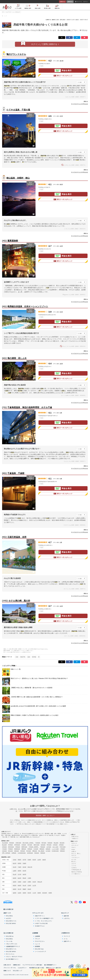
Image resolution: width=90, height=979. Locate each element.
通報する (86, 101)
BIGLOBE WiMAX (11, 923)
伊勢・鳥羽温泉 (6, 853)
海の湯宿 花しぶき (17, 358)
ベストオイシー (75, 857)
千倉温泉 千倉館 (15, 473)
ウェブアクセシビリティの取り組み (32, 965)
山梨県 (14, 870)
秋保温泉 (50, 842)
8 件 (61, 412)
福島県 (44, 859)
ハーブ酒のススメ (76, 873)
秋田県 (34, 859)
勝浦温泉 (42, 849)
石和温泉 (4, 847)
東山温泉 (56, 842)
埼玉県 (14, 867)
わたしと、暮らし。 (76, 853)
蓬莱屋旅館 (12, 240)
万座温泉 (23, 844)
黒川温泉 (28, 851)
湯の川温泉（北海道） (28, 842)
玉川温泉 (48, 851)
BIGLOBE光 (9, 916)
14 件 (61, 246)
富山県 (14, 874)
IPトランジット (10, 954)
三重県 (29, 878)
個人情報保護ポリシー (50, 965)
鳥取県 (14, 885)
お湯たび (73, 851)
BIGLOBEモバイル (11, 921)
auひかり (8, 918)
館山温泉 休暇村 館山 (18, 178)
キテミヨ (73, 855)
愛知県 (24, 878)
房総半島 (22, 657)
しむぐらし (67, 918)
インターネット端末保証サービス (44, 918)
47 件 (61, 116)
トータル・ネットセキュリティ (43, 921)
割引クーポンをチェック (64, 75)
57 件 (61, 312)
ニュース (37, 944)
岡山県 (24, 885)
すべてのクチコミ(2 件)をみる (79, 236)
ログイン (85, 1)
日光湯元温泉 (55, 851)
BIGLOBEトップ (17, 970)
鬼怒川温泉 (36, 844)
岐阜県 (19, 878)
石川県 (19, 874)
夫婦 (17, 657)
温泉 (29, 657)
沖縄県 (50, 892)
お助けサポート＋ (40, 916)
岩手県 (24, 859)
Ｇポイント (74, 843)
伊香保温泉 (17, 844)
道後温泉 (48, 849)
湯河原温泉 (11, 847)
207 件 (61, 60)
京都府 (19, 881)
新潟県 (24, 870)
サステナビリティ (40, 941)
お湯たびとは (74, 836)
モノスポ (73, 859)
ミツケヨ (73, 865)
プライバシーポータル (10, 968)
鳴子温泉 (44, 842)
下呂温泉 (4, 849)
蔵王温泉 (62, 842)
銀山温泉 (4, 844)
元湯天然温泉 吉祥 (16, 537)
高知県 (29, 889)
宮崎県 (39, 892)
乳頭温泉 (38, 842)
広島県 (29, 885)
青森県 (19, 859)
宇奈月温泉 (62, 847)
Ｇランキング (74, 845)
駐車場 (34, 657)
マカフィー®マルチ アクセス (14, 956)
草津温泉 (10, 844)
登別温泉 (11, 842)
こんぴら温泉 (55, 849)
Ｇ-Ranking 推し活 (76, 869)
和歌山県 (39, 881)
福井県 (24, 874)
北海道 (14, 859)
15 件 (61, 363)
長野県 (19, 870)
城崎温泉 (23, 849)
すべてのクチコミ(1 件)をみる (79, 301)
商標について (7, 970)
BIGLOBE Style (39, 949)
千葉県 (19, 867)
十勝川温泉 (18, 842)
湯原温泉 (16, 851)
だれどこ (73, 847)
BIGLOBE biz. (10, 936)
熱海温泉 (36, 853)
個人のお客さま (8, 909)
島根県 (19, 885)
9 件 (61, 478)
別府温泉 (22, 851)
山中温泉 (48, 847)
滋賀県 (14, 881)
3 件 (61, 542)
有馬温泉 (30, 849)
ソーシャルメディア (40, 951)
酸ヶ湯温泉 (41, 851)
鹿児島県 (44, 892)
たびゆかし (74, 867)
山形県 (39, 859)
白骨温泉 (55, 844)
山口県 (34, 885)
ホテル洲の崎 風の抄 (19, 600)
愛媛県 (24, 889)
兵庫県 (29, 881)
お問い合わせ (7, 965)
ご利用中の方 (65, 933)
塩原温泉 (43, 844)
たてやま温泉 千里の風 (18, 109)
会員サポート (67, 941)
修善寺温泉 (24, 847)
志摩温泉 (14, 853)
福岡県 (14, 892)
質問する (70, 1)
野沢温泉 (49, 844)
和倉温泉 (42, 847)
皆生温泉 (10, 851)
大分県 (34, 892)
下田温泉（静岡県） (34, 847)
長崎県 (24, 892)
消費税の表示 (16, 965)
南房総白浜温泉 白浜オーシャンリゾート (27, 306)
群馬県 (19, 863)
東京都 (24, 867)
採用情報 (37, 946)
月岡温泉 (61, 844)
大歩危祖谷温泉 (22, 853)
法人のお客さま (8, 933)
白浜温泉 (36, 849)
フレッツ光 (9, 941)
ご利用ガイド (74, 838)
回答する (62, 1)
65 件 (61, 184)
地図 (42, 66)
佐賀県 (19, 892)
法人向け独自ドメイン (12, 959)
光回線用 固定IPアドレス (13, 946)
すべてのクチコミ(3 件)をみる (79, 104)
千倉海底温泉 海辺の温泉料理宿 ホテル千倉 (29, 407)
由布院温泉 (30, 853)
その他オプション (40, 926)
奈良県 (34, 881)
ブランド (37, 939)
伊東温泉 (17, 847)
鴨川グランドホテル (16, 54)
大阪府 (24, 881)
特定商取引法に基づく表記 (36, 968)
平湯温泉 (10, 849)
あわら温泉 (55, 847)
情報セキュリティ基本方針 (53, 968)
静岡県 (14, 878)
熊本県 (29, 892)
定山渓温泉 (5, 842)
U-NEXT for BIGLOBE (41, 923)
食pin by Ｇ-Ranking (76, 871)
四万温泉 (30, 844)
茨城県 (24, 863)
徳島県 (14, 889)
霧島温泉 (34, 851)
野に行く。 (74, 861)
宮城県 (29, 859)
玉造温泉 (4, 851)
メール (65, 939)
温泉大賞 (66, 916)
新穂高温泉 (17, 849)
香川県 (19, 889)
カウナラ (73, 863)
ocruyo (73, 849)
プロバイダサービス (11, 944)
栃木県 (14, 863)
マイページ (79, 1)
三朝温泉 (62, 849)
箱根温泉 (62, 851)
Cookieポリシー (22, 968)
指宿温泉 (42, 853)
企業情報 (35, 933)
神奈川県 (30, 867)
